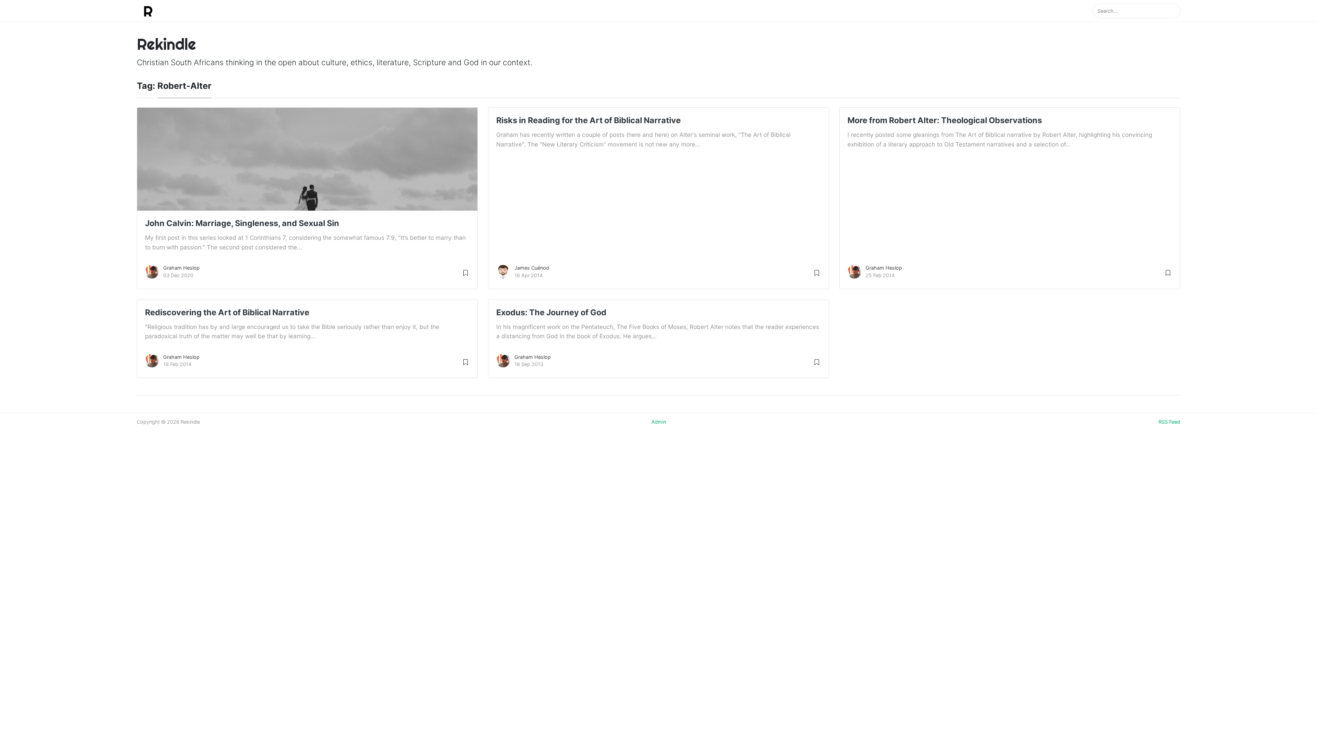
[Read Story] (465, 272)
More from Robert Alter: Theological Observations (944, 120)
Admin (658, 422)
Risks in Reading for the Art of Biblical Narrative (588, 120)
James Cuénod (531, 268)
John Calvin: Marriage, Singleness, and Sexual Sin (242, 223)
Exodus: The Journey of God (551, 312)
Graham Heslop (181, 268)
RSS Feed (1169, 422)
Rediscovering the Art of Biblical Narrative (227, 312)
